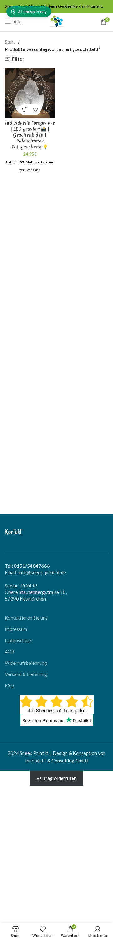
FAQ (9, 685)
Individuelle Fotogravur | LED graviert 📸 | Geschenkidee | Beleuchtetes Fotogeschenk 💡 (30, 135)
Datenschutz (18, 640)
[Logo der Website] (56, 21)
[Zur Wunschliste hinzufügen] (35, 109)
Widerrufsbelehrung (26, 663)
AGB (9, 651)
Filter (18, 59)
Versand (33, 170)
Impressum (16, 629)
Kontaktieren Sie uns (26, 618)
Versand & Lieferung (26, 674)
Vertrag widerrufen (56, 778)
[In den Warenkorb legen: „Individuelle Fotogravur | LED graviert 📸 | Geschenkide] (24, 109)
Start (10, 41)
